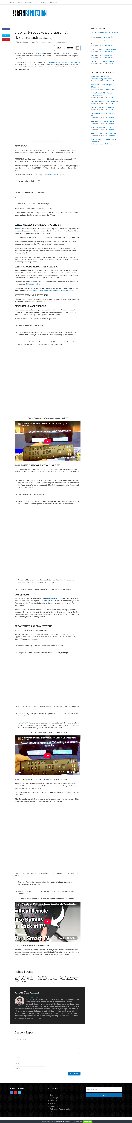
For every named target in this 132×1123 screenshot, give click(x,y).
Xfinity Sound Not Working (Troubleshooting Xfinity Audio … (102, 77)
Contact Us (28, 2)
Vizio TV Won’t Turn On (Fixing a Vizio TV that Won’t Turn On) (24, 979)
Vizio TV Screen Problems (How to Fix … (105, 49)
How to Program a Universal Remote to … (104, 42)
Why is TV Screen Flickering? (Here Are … (103, 114)
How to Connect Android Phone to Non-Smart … (103, 141)
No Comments (62, 42)
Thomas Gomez (22, 42)
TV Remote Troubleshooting (60, 1109)
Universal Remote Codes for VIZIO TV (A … (104, 34)
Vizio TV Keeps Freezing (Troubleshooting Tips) (69, 978)
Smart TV (53, 1101)
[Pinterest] (15, 1092)
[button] (76, 48)
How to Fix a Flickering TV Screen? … (104, 127)
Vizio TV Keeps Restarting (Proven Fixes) (47, 978)
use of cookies (78, 1121)
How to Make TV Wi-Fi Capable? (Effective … (102, 86)
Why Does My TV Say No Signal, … (103, 121)
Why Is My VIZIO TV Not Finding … (103, 61)
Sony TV (53, 1103)
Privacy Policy (53, 2)
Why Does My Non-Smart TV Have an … (105, 101)
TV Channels (54, 1106)
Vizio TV (35, 42)
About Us (19, 2)
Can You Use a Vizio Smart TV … (102, 55)
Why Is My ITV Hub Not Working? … (103, 107)
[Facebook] (11, 1092)
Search (104, 1095)
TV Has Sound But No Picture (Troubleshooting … (101, 94)
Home (12, 2)
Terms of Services (40, 2)
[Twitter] (19, 1092)
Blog (51, 1095)
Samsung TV (54, 1098)
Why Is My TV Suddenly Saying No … (104, 133)
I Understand (87, 1121)
